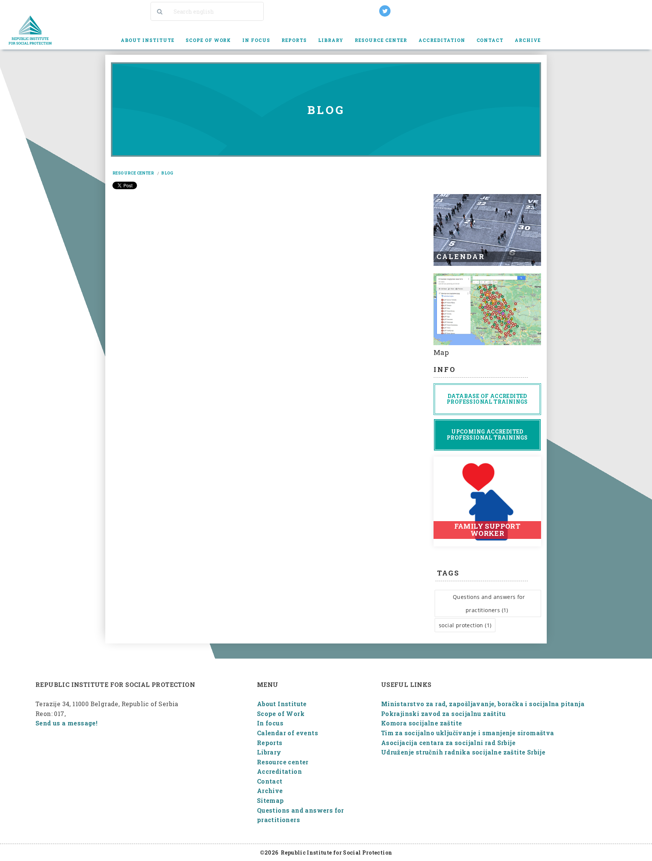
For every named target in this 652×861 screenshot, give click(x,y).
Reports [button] (294, 40)
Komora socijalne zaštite (421, 723)
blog (167, 173)
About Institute (282, 704)
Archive (270, 791)
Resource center (283, 762)
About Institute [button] (147, 40)
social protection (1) (465, 625)
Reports (270, 743)
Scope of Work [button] (208, 40)
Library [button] (330, 40)
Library (269, 752)
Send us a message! (66, 723)
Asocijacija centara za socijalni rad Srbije (448, 743)
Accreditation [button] (441, 40)
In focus (256, 40)
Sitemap (270, 800)
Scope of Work (280, 714)
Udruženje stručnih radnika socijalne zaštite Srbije (463, 752)
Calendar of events (287, 733)
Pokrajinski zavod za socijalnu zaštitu (443, 714)
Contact (490, 40)
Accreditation (279, 771)
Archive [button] (528, 40)
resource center (133, 173)
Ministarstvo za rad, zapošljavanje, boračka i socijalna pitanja (482, 704)
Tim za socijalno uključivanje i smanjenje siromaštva (467, 733)
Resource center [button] (381, 40)
